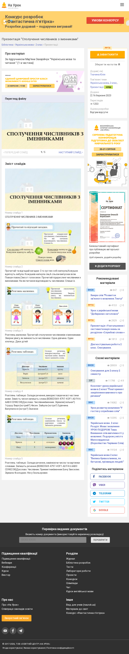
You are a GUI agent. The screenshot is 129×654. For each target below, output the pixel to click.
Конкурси (71, 579)
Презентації (97, 87)
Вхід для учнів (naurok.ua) (81, 604)
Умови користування (34, 648)
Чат (68, 587)
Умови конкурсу (105, 20)
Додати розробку (108, 266)
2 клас (113, 83)
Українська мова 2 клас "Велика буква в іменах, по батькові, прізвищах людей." (107, 458)
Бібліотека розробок (78, 562)
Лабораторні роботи (78, 570)
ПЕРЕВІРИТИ (100, 540)
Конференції (9, 566)
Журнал (70, 558)
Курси (5, 570)
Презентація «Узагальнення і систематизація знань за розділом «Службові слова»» (108, 329)
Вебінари (7, 562)
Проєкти (71, 574)
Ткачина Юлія (97, 74)
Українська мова (99, 83)
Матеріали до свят (77, 608)
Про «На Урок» (10, 604)
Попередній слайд (16, 152)
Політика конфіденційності (60, 648)
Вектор (6, 574)
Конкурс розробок (29, 19)
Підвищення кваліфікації (16, 558)
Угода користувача (12, 648)
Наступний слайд (70, 152)
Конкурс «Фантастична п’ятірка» (85, 612)
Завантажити (108, 54)
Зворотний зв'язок (16, 618)
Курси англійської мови (79, 591)
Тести (69, 566)
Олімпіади (72, 583)
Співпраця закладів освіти (17, 608)
